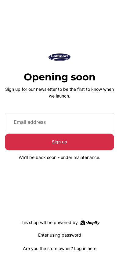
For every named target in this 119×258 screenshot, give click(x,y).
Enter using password (59, 235)
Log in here (85, 248)
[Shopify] (89, 222)
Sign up (59, 141)
